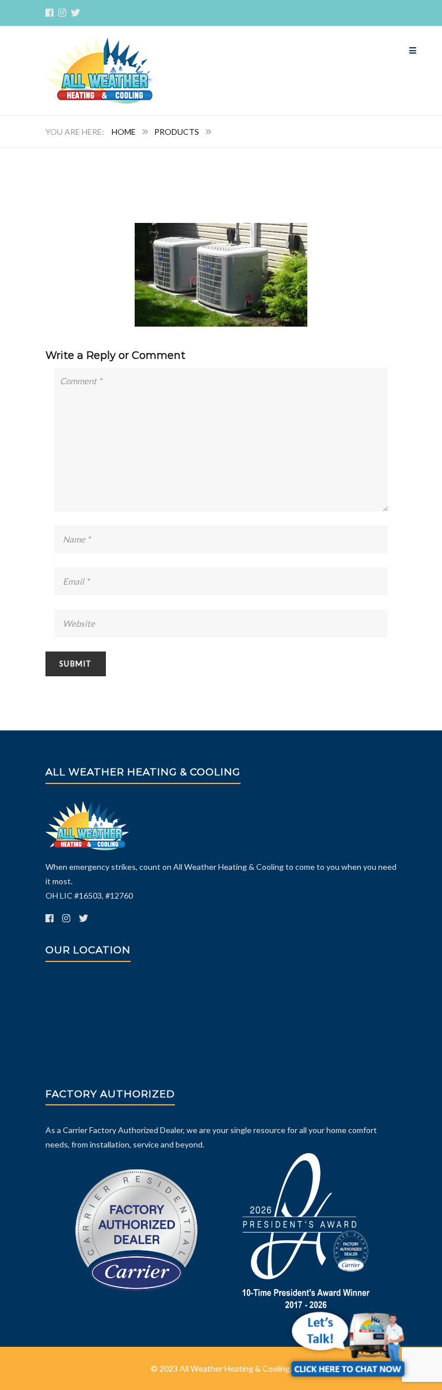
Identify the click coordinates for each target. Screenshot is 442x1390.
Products (176, 132)
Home (124, 132)
